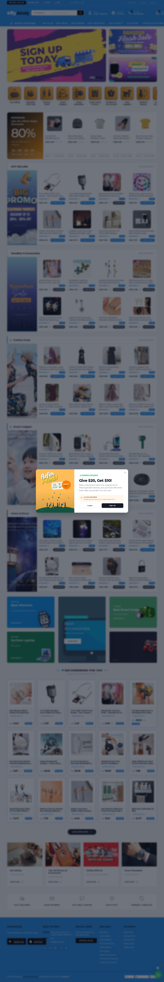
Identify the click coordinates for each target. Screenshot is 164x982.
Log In (89, 505)
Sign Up (112, 505)
